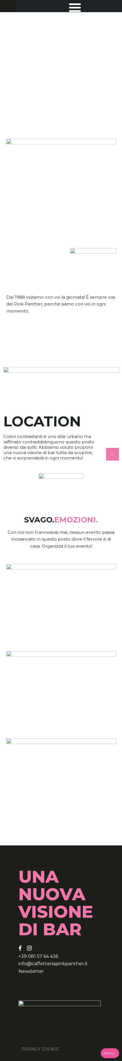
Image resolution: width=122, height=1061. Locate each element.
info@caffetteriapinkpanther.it (53, 963)
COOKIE (50, 1049)
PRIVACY (30, 1049)
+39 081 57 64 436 (38, 956)
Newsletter (31, 971)
